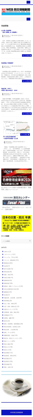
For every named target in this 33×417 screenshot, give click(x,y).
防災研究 (6, 361)
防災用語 (6, 358)
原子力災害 (7, 269)
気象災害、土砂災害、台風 (11, 298)
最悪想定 (6, 292)
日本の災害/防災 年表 (10, 289)
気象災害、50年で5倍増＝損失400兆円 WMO (9, 89)
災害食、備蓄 (7, 318)
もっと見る (26, 55)
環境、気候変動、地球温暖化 (12, 324)
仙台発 (6, 266)
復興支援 (6, 283)
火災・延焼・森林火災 (10, 306)
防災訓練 (6, 364)
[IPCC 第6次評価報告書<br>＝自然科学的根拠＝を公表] (16, 128)
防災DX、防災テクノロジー (11, 338)
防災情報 (6, 353)
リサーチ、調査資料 (9, 260)
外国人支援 (7, 277)
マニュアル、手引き (9, 257)
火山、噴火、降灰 (9, 303)
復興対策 (6, 280)
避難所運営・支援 (9, 335)
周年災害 (6, 272)
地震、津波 (7, 274)
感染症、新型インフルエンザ (12, 286)
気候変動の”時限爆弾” (7, 63)
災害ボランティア (9, 309)
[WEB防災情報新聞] (15, 11)
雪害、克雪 (7, 367)
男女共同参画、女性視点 (11, 327)
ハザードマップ (8, 254)
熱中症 (6, 321)
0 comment (7, 36)
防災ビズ (6, 347)
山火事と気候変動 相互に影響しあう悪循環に (9, 31)
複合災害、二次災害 (9, 329)
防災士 (6, 350)
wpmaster (7, 35)
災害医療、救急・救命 (10, 312)
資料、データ (7, 332)
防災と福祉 (7, 344)
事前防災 (6, 263)
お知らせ (6, 251)
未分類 (6, 295)
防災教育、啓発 (8, 355)
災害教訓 (6, 315)
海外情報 (6, 300)
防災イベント (7, 341)
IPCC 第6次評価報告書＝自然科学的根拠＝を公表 (10, 137)
